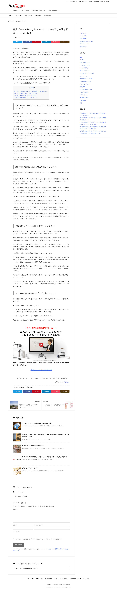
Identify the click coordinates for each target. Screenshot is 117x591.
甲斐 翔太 (66, 382)
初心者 (54, 378)
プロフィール (74, 1)
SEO (81, 57)
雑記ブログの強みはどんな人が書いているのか (25, 93)
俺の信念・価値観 (84, 97)
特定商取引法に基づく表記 (86, 41)
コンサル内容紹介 (84, 68)
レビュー (49, 378)
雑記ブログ (65, 378)
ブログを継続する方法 (85, 81)
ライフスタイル (83, 95)
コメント (15, 509)
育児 (81, 103)
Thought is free (67, 587)
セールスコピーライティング (87, 73)
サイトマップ (83, 46)
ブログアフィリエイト (21, 21)
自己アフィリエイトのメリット (31, 468)
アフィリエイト (36, 378)
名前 (14, 525)
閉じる (32, 87)
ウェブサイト (16, 532)
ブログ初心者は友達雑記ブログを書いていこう (25, 97)
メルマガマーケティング (86, 89)
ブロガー (44, 378)
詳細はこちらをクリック (41, 369)
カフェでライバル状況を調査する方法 (33, 445)
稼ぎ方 (59, 378)
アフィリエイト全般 (85, 65)
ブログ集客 (82, 86)
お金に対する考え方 (85, 62)
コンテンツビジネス (85, 70)
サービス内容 (89, 1)
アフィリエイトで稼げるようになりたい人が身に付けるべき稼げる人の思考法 (44, 457)
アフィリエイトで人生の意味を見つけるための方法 (36, 423)
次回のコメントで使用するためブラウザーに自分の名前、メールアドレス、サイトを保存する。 (39, 539)
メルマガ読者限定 (84, 92)
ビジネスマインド (84, 76)
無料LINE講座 (81, 1)
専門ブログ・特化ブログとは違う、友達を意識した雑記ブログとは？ (31, 91)
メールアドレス (38, 525)
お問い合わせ (96, 1)
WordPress (82, 59)
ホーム (68, 1)
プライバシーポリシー (85, 44)
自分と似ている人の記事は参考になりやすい (25, 95)
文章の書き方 (83, 100)
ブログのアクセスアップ (86, 78)
